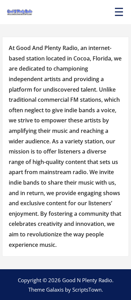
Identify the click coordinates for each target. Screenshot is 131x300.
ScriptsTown (87, 289)
